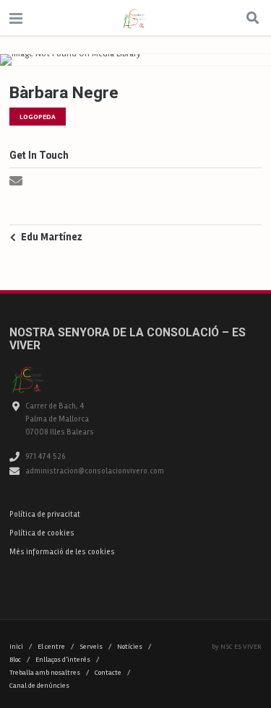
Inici (20, 646)
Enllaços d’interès (67, 659)
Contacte (112, 672)
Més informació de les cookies (62, 551)
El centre (56, 646)
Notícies (134, 646)
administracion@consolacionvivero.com (94, 471)
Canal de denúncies (39, 685)
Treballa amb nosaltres (49, 672)
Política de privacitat (44, 514)
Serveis (95, 646)
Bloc (19, 659)
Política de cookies (41, 533)
